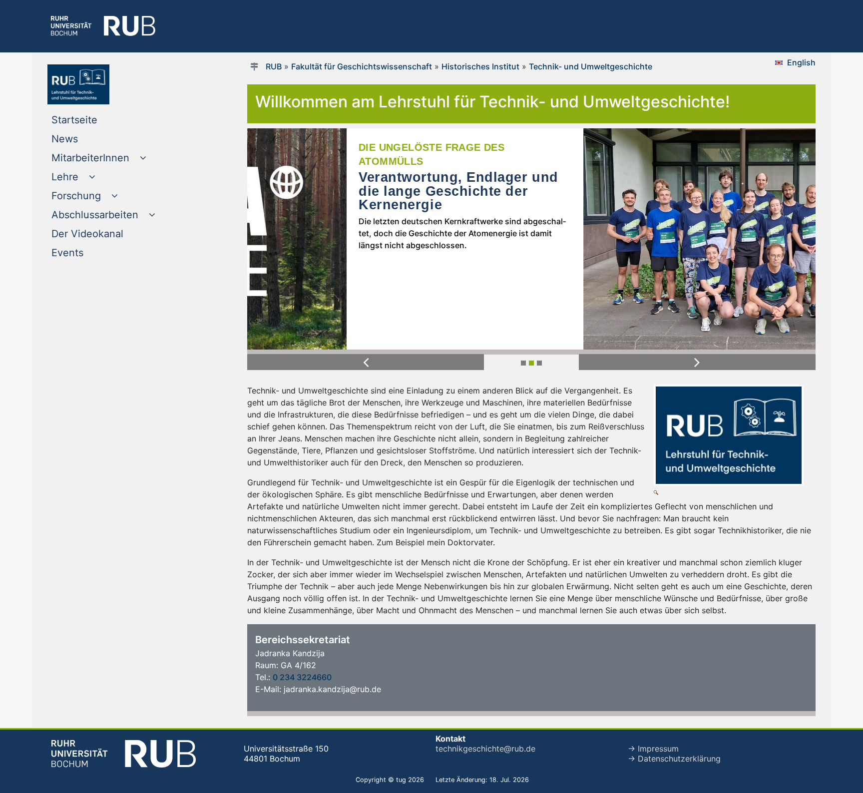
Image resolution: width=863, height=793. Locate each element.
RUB (274, 66)
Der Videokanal (107, 233)
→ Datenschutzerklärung (674, 759)
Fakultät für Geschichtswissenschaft (361, 66)
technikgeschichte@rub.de (485, 749)
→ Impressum (653, 749)
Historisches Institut (480, 66)
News (84, 138)
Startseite (94, 119)
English (801, 62)
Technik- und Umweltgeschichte (590, 66)
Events (87, 252)
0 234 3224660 (302, 677)
